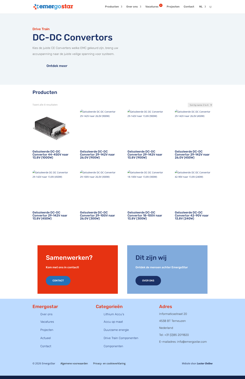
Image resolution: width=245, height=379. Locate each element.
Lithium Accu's (114, 314)
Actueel (45, 338)
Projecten (173, 6)
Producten (112, 6)
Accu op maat (113, 322)
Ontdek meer (56, 66)
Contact (189, 6)
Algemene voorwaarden (74, 363)
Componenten (113, 346)
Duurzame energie (116, 330)
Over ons (132, 6)
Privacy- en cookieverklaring (109, 363)
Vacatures (153, 6)
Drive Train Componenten (121, 338)
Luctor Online (204, 363)
